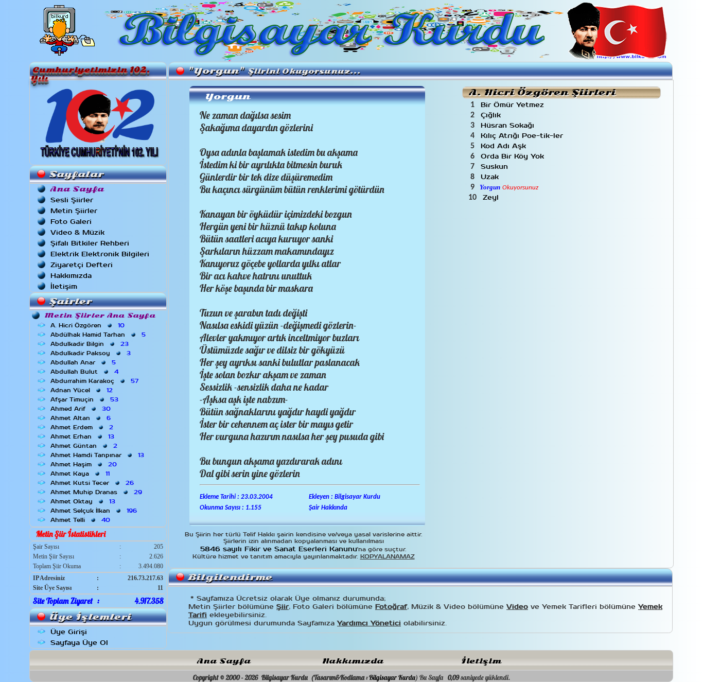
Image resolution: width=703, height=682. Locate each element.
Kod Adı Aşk (505, 146)
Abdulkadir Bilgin (90, 343)
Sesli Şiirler (71, 200)
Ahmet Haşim (84, 464)
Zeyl (492, 197)
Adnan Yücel (82, 390)
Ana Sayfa (224, 661)
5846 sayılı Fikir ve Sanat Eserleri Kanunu (278, 549)
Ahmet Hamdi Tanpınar (98, 455)
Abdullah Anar (84, 362)
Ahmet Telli (81, 519)
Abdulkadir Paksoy (91, 353)
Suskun (496, 166)
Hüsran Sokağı (509, 125)
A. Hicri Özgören (88, 325)
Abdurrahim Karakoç (95, 380)
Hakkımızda (71, 275)
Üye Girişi (68, 631)
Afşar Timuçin (85, 399)
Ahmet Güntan (84, 445)
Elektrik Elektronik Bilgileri (99, 254)
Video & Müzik (77, 232)
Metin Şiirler (73, 210)
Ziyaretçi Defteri (81, 264)
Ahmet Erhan (83, 436)
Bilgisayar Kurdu (392, 677)
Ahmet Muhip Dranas (97, 492)
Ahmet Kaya (81, 473)
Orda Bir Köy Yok (514, 156)
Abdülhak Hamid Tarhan (99, 334)
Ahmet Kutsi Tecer (93, 482)
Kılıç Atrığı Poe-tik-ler (523, 135)
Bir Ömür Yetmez (514, 104)
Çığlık (492, 115)
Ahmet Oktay (83, 501)
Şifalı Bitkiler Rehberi (89, 243)
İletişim (63, 286)
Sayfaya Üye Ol (79, 642)
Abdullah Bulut (85, 371)
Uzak (491, 176)
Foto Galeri (71, 221)
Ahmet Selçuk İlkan (94, 510)
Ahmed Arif (81, 408)
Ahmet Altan (81, 418)
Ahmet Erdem (82, 427)
